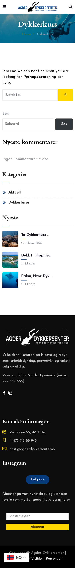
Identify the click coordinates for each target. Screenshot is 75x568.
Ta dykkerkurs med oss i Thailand (36, 235)
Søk (5, 114)
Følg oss (37, 479)
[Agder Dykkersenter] (37, 7)
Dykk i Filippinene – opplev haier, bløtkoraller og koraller (36, 255)
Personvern (54, 559)
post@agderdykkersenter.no (32, 449)
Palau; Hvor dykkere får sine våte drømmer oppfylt (36, 276)
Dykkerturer (18, 203)
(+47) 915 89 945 (23, 441)
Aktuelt (14, 192)
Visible (36, 559)
